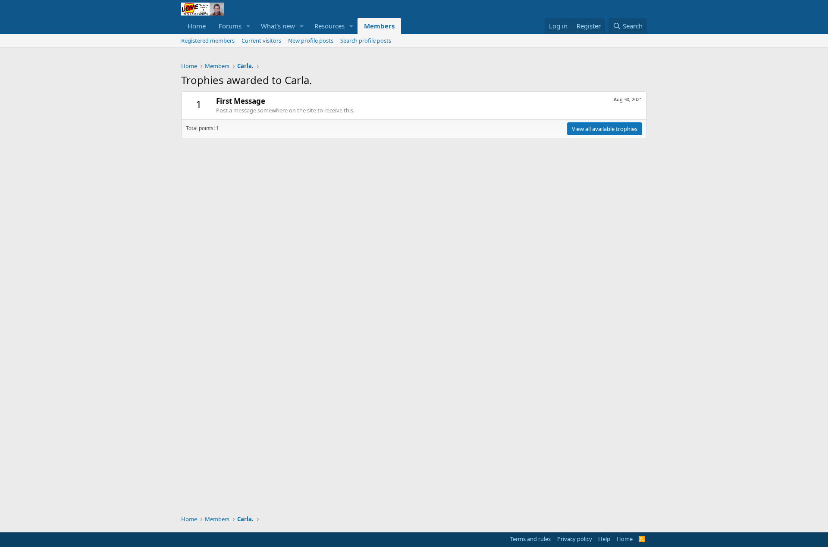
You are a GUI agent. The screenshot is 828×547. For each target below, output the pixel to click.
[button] (248, 26)
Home (197, 26)
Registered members (208, 40)
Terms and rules (530, 539)
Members (379, 26)
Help (604, 539)
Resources (329, 26)
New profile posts (310, 40)
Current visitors (261, 40)
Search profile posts (365, 40)
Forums (230, 26)
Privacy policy (574, 539)
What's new (278, 26)
